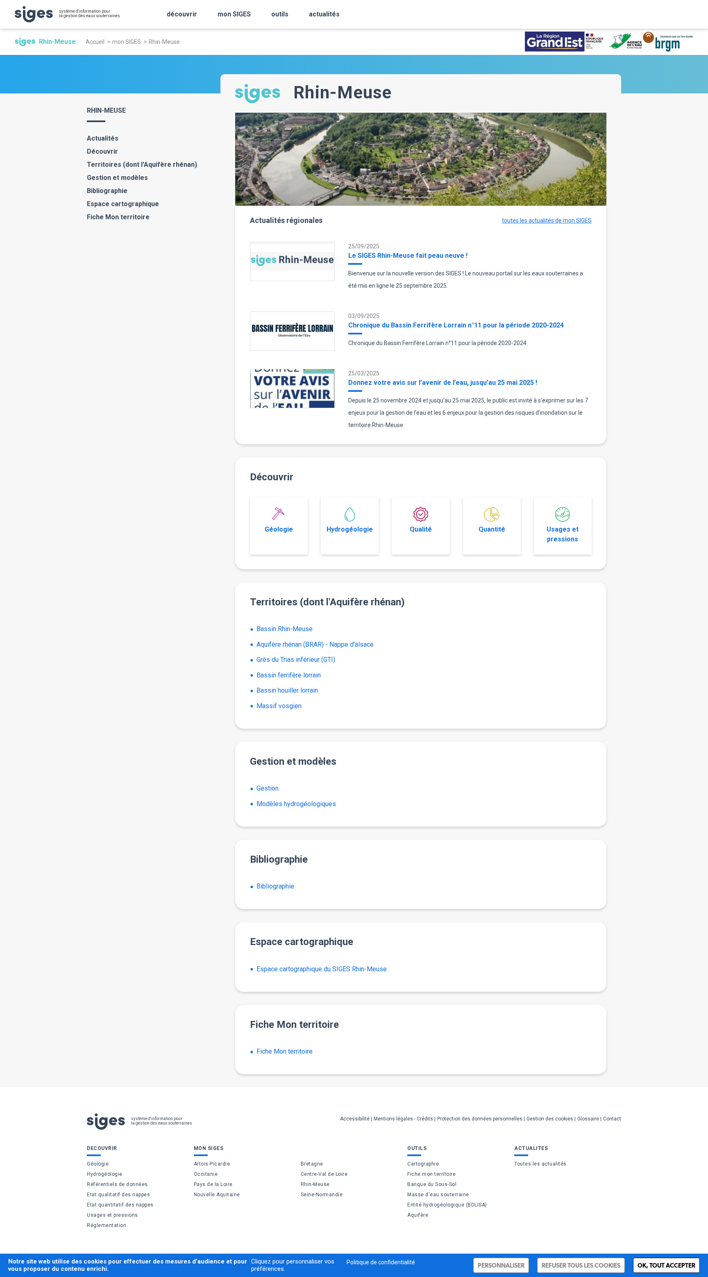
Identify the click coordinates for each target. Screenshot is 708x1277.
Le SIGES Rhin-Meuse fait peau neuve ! (407, 255)
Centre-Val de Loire (324, 1174)
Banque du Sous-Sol (431, 1184)
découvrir (182, 14)
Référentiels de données (117, 1184)
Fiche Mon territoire (118, 217)
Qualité (421, 529)
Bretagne (312, 1164)
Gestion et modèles (117, 178)
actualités (324, 14)
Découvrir (102, 151)
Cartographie (423, 1164)
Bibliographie (107, 191)
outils (279, 14)
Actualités (102, 138)
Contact (612, 1119)
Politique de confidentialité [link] (381, 1262)
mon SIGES (234, 14)
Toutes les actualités (540, 1164)
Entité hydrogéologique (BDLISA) (447, 1205)
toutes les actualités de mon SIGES (547, 220)
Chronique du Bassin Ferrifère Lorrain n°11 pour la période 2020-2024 (456, 325)
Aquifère (417, 1215)
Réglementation (106, 1225)
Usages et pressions (563, 534)
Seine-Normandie (322, 1194)
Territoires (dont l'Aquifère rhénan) (142, 164)
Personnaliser (501, 1265)
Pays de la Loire (213, 1184)
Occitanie (206, 1174)
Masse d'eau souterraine (438, 1194)
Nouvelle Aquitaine (217, 1194)
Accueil (95, 42)
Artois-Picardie (212, 1164)
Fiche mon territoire (431, 1174)
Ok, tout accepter (666, 1265)
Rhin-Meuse (315, 1184)
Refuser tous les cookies (581, 1265)
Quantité (492, 529)
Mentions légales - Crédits (403, 1119)
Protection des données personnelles (479, 1119)
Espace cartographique (123, 204)
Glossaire (588, 1119)
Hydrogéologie (350, 529)
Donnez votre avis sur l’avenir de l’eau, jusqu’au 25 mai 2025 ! (442, 382)
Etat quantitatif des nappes (120, 1205)
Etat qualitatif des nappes (118, 1194)
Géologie (279, 529)
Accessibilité (355, 1119)
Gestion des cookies (549, 1119)
